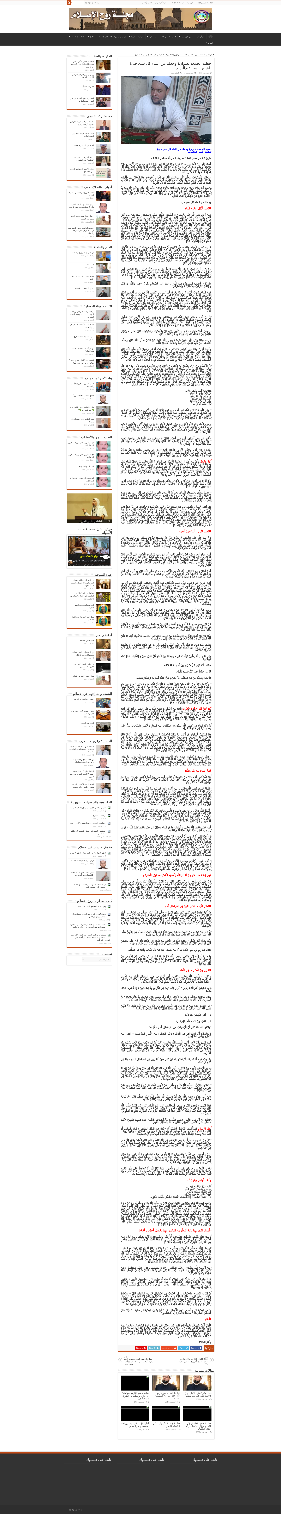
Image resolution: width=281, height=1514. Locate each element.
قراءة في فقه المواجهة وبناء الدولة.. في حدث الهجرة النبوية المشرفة (82, 314)
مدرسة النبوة (154, 36)
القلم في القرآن (88, 86)
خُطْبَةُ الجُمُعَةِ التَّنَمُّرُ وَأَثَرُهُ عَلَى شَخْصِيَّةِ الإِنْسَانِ (166, 1424)
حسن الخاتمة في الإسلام (84, 288)
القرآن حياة (200, 36)
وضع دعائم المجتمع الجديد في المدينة (91, 906)
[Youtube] (92, 3)
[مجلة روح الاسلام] (140, 18)
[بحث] (69, 2)
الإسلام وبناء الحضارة (99, 36)
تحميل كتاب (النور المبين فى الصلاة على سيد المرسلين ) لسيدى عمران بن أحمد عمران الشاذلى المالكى (90, 937)
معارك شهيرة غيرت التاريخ (84, 336)
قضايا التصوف (170, 36)
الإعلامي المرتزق (99, 815)
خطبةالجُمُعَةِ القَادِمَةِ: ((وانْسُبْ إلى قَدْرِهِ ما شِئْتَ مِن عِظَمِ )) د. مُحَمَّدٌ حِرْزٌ (135, 1396)
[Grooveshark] (89, 3)
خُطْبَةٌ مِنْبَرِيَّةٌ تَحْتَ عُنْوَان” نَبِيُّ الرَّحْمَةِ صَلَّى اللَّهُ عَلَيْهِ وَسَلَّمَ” (198, 1394)
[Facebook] (95, 3)
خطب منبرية (199, 54)
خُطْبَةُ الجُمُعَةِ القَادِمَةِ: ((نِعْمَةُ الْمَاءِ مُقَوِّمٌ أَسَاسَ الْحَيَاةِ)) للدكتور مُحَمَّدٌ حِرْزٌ (194, 1360)
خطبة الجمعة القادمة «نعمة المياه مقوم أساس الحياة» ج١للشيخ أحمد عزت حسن (138, 1360)
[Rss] (98, 3)
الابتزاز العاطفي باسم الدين (95, 521)
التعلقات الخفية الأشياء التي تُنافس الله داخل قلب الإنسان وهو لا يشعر (82, 64)
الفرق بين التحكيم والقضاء (84, 145)
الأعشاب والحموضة (86, 466)
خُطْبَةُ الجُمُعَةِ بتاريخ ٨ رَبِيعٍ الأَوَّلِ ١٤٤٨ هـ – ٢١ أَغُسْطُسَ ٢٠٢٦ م (167, 1396)
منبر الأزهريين (186, 36)
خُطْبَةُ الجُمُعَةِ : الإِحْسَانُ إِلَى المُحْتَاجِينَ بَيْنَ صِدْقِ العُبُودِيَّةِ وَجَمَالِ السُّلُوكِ (198, 1426)
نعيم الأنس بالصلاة (87, 640)
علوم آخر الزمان (160, 2)
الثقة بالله (90, 264)
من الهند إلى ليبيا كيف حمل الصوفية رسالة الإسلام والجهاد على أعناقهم (82, 583)
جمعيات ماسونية (119, 36)
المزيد (210, 42)
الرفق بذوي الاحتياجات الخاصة (82, 861)
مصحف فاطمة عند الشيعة (84, 699)
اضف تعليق (175, 73)
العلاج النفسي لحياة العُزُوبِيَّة (83, 395)
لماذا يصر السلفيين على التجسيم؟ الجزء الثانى (88, 823)
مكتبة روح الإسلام (78, 36)
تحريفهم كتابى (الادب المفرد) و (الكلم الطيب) (88, 808)
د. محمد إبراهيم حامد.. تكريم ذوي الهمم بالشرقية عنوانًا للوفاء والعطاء (81, 230)
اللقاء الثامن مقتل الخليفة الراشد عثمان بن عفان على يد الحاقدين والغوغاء (81, 749)
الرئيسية (190, 2)
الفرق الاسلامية (137, 36)
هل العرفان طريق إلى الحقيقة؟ (82, 252)
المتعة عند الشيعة (87, 723)
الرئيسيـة (210, 36)
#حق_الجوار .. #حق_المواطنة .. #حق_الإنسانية (88, 853)
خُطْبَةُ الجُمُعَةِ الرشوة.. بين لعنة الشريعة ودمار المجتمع (135, 1424)
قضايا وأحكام (147, 2)
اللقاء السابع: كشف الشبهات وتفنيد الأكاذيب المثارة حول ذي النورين (82, 774)
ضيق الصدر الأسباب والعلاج (83, 676)
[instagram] (86, 3)
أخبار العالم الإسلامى (176, 2)
